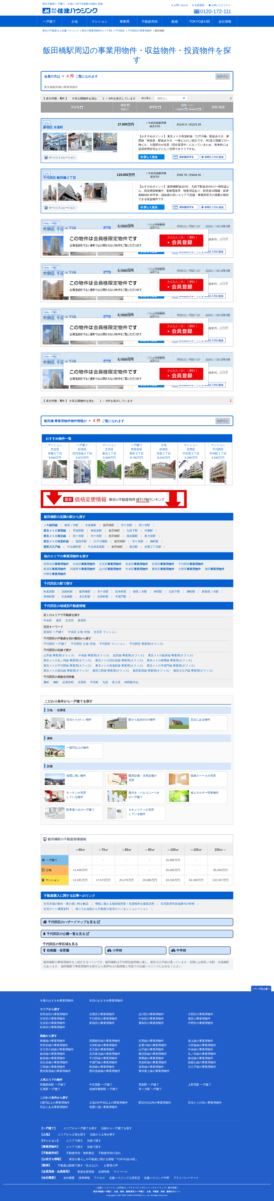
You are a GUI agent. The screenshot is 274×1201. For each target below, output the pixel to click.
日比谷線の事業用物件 (54, 1062)
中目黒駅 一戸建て (101, 1084)
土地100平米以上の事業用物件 (108, 1102)
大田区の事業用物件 (200, 1014)
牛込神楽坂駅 (96, 546)
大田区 (189, 568)
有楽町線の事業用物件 (153, 1062)
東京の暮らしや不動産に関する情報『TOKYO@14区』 (103, 1159)
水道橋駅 (90, 525)
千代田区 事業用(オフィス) (146, 643)
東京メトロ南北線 (55, 535)
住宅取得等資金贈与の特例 (177, 903)
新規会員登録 (85, 1171)
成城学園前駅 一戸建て (103, 1089)
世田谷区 (56, 563)
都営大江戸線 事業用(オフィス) (193, 670)
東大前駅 (150, 535)
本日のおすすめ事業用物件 (106, 1000)
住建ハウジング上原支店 (124, 1177)
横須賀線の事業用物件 (153, 1053)
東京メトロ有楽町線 (56, 541)
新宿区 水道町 (53, 127)
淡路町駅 (67, 591)
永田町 (82, 682)
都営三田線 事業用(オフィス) (110, 670)
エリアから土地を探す (72, 1134)
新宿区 (55, 568)
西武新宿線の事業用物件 (55, 1071)
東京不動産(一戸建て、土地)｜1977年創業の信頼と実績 (73, 3)
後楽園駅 (132, 535)
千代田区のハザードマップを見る (72, 922)
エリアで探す (74, 1140)
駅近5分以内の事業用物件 (155, 1102)
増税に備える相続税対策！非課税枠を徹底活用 (124, 903)
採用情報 (84, 1177)
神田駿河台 (131, 682)
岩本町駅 (120, 591)
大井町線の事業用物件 (103, 1045)
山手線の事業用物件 (151, 1049)
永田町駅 (103, 596)
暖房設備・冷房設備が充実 (143, 778)
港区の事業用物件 (199, 1018)
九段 (105, 682)
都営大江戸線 (52, 546)
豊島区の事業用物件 (151, 1023)
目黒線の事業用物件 (151, 1040)
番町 (46, 682)
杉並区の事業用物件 (52, 1027)
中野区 (55, 573)
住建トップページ (106, 1187)
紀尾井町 (68, 682)
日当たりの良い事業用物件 (205, 1102)
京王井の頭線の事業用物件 (57, 1049)
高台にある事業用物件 (54, 1107)
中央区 (137, 568)
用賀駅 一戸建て (149, 1084)
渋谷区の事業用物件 (52, 1018)
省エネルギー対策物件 (205, 792)
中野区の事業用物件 (200, 1023)
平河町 (94, 682)
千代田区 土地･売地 (83, 643)
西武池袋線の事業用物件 (104, 1071)
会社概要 (69, 1177)
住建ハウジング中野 (156, 1177)
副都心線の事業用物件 (202, 1062)
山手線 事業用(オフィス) (59, 655)
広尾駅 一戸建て (50, 1089)
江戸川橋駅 (100, 541)
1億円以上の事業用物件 (55, 1102)
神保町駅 (49, 596)
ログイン (222, 76)
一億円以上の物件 (77, 747)
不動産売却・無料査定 (80, 1153)
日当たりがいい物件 (79, 719)
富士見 (116, 682)
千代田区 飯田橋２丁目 (59, 177)
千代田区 (120, 30)
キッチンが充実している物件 (76, 795)
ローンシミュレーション (62, 157)
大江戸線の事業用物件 (202, 1066)
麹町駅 (154, 541)
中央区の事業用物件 (151, 1018)
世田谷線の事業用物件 (54, 1045)
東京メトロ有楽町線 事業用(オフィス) (119, 665)
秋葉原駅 (49, 591)
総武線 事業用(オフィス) (128, 655)
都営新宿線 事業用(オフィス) (151, 670)
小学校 (117, 950)
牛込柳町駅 (74, 546)
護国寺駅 (81, 541)
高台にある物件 (200, 719)
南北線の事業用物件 (200, 1058)
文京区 (110, 563)
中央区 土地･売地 (79, 632)
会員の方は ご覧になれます (71, 76)
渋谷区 (84, 563)
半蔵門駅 (120, 596)
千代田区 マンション (112, 643)
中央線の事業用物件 (200, 1049)
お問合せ (121, 1187)
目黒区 (163, 563)
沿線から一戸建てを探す (116, 1128)
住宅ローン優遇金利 (56, 908)
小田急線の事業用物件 (202, 1045)
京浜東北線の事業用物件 (104, 1053)
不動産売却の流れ (109, 1153)
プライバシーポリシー (139, 1187)
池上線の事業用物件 (200, 1040)
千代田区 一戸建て (55, 643)
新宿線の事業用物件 (102, 1066)
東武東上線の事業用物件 (154, 1071)
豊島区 (163, 568)
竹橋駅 (148, 530)
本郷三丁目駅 (152, 546)
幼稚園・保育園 (58, 950)
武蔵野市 (82, 568)
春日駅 (133, 546)
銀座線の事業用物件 (52, 1058)
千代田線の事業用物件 (103, 1058)
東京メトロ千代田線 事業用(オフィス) (67, 665)
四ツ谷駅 (144, 525)
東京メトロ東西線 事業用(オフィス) (169, 660)
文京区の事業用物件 (52, 1023)
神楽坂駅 (96, 530)
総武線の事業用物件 (52, 1053)
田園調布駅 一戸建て (53, 1084)
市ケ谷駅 (126, 525)
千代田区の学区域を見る (60, 944)
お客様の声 (111, 1165)
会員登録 (199, 5)
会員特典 (104, 1171)
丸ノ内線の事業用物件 (202, 1053)
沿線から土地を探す (102, 1134)
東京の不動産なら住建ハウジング (61, 30)
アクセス (99, 1177)
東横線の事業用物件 (52, 1040)
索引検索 (172, 1187)
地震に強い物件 (76, 775)
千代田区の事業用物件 (140, 30)
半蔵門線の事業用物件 (103, 1062)
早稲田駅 (78, 530)
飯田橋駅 (84, 591)
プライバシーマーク (186, 1177)
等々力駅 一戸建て (150, 1089)
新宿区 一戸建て (54, 632)
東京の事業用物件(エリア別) (97, 30)
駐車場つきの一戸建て (80, 809)
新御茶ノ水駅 (210, 591)
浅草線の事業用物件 (151, 1066)
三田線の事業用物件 (52, 1066)
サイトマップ (159, 1187)
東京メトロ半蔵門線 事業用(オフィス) (171, 665)
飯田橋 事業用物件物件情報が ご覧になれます (84, 421)
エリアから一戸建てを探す (80, 1128)
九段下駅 (132, 530)
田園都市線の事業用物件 (104, 1040)
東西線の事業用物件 (151, 1058)
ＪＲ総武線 (51, 525)
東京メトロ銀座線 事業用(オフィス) (170, 655)
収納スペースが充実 (203, 775)
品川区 (110, 568)
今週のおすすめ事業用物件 (57, 1000)
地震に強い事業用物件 (103, 1107)
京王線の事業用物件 (102, 1049)
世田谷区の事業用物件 (54, 1014)
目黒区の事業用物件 (102, 1014)
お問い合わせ (181, 5)
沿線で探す (94, 1140)
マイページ (121, 1171)
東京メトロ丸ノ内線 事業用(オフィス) (67, 660)
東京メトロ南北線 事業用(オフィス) (66, 670)
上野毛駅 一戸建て (199, 1084)
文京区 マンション (105, 632)
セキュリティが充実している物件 (141, 812)
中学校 (181, 950)
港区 (214, 568)
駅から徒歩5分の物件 (142, 719)
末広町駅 (84, 596)
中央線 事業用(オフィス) (93, 655)
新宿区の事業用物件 (102, 1023)
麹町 (56, 682)
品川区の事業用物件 (151, 1014)
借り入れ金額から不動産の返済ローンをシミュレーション (111, 908)
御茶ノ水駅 (71, 525)
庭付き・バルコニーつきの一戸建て (144, 795)
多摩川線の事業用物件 (153, 1045)
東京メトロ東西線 (55, 530)
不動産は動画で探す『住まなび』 (79, 1165)
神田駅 (158, 591)
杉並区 (137, 563)
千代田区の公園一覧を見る (66, 933)
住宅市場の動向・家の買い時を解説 (66, 903)
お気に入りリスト (221, 5)
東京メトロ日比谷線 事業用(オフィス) (119, 660)
